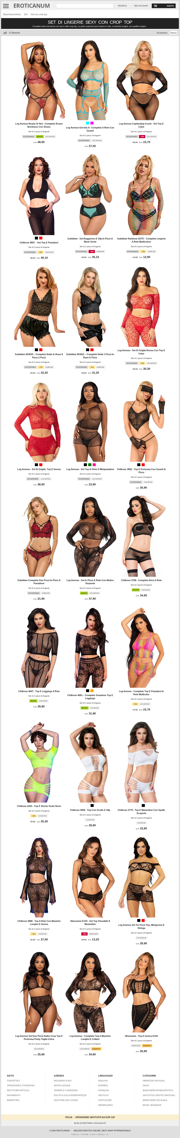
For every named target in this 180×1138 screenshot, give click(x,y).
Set (25, 14)
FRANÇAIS (103, 1090)
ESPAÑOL (103, 1085)
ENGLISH (103, 1080)
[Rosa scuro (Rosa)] (94, 464)
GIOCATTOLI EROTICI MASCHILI (159, 1095)
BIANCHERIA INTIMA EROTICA (158, 1090)
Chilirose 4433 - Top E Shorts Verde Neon (39, 806)
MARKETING (13, 1100)
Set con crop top (39, 14)
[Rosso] (40, 238)
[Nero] (36, 238)
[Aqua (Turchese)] (87, 123)
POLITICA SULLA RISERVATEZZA (70, 1095)
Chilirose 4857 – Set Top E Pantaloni (39, 242)
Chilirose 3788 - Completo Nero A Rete (141, 580)
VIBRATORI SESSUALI (154, 1080)
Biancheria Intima (12, 14)
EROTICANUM (31, 6)
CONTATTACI (13, 1080)
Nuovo (173, 33)
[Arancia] (92, 690)
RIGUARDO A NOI (62, 1080)
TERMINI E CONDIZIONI (66, 1090)
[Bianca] (87, 805)
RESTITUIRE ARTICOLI (18, 1090)
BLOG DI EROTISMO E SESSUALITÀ (90, 1123)
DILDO (146, 1085)
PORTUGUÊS (105, 1100)
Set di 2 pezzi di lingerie (39, 131)
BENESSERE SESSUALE (155, 1100)
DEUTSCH (103, 1095)
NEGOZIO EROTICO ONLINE (87, 1130)
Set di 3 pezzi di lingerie (90, 135)
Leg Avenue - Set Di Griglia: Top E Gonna (39, 469)
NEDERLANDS (105, 1105)
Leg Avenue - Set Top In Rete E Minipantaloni (90, 469)
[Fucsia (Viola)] (92, 123)
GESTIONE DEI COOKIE (66, 1100)
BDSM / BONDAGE (152, 1105)
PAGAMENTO (13, 1095)
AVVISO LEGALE (62, 1085)
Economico (162, 33)
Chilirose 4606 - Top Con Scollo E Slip (90, 810)
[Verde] (89, 464)
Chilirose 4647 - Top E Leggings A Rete (39, 691)
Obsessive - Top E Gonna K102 (141, 1036)
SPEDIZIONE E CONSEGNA (20, 1085)
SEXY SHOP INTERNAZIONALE (116, 1130)
